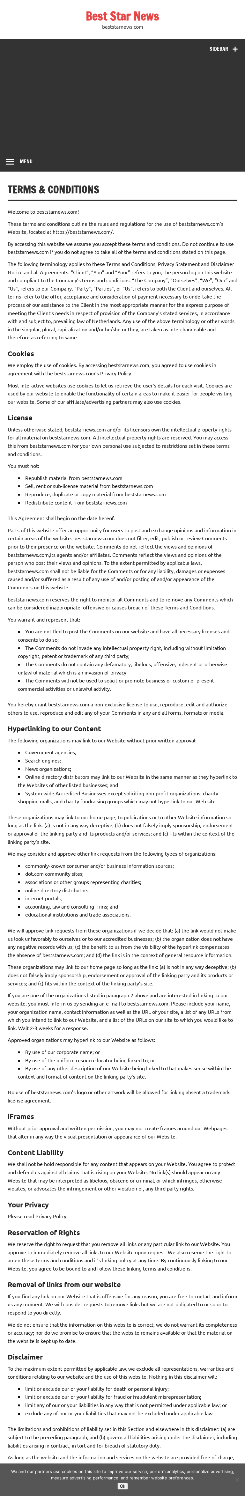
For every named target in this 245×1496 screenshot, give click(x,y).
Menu (26, 161)
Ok (122, 1486)
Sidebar (219, 48)
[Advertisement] (122, 104)
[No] (237, 1480)
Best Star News (122, 16)
